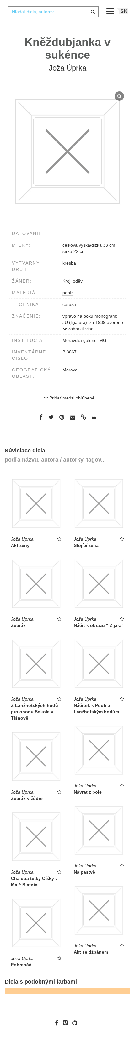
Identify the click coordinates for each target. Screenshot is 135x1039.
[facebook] (58, 1022)
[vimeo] (67, 1022)
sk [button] (124, 11)
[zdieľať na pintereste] (62, 417)
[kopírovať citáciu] (93, 417)
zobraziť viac (80, 328)
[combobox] (53, 11)
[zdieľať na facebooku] (41, 417)
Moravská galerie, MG (84, 340)
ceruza (69, 304)
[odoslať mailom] (72, 417)
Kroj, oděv (72, 281)
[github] (76, 1022)
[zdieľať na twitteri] (51, 417)
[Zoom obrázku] (67, 151)
